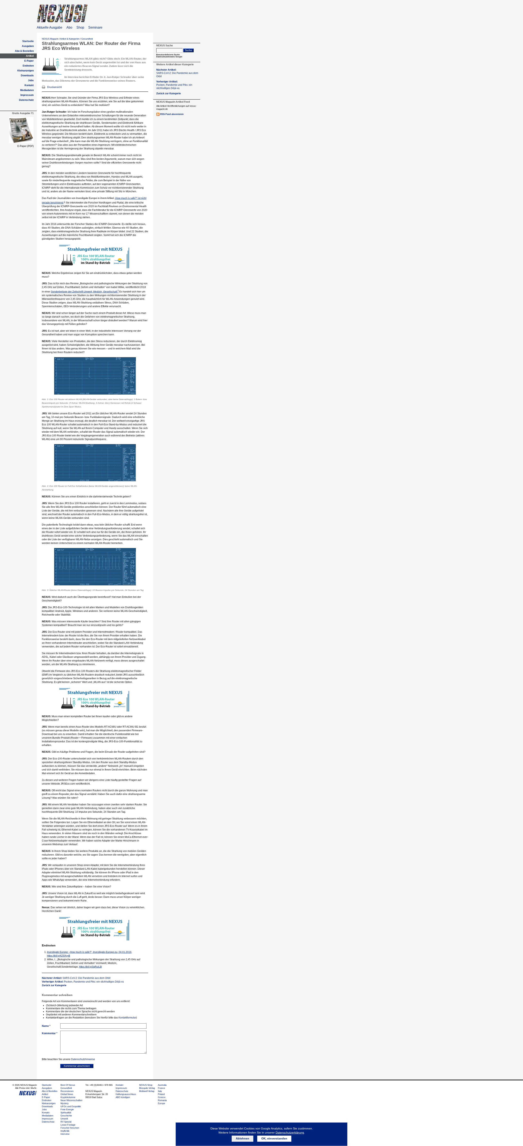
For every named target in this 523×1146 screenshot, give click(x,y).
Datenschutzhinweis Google (169, 57)
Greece (161, 1097)
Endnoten (28, 65)
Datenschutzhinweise (83, 1059)
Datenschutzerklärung (290, 1132)
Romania (162, 1100)
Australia (162, 1085)
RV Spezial (65, 1121)
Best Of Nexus (67, 1085)
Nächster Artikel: (76, 978)
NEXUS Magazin (50, 39)
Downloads (27, 75)
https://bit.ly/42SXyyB (58, 955)
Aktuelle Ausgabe (49, 27)
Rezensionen (67, 1091)
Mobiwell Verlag (146, 1091)
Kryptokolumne (67, 1097)
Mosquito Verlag (147, 1088)
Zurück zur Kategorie (54, 985)
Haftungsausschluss (126, 1094)
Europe (161, 1103)
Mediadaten (27, 90)
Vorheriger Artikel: (83, 981)
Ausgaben (28, 46)
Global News (66, 1094)
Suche (188, 50)
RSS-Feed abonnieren (172, 114)
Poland (161, 1094)
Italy (160, 1091)
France (161, 1088)
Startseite (28, 41)
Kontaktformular (127, 1017)
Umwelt (64, 1118)
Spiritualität (65, 1112)
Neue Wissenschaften (71, 1100)
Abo (69, 27)
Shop (80, 27)
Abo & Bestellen (24, 51)
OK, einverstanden (274, 1138)
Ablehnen (242, 1138)
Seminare (95, 27)
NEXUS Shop (145, 1085)
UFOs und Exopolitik (70, 1106)
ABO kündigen (123, 1097)
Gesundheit (87, 39)
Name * (46, 1026)
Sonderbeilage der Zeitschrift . (85, 291)
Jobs (31, 80)
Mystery (64, 1103)
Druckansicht (54, 87)
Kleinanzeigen (25, 70)
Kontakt (29, 85)
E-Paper (29, 60)
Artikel (30, 55)
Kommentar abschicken (77, 1066)
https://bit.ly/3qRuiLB (90, 966)
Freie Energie (67, 1109)
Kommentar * (49, 1033)
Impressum (27, 95)
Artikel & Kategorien (69, 39)
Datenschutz (26, 100)
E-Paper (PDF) (25, 146)
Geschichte (66, 1115)
